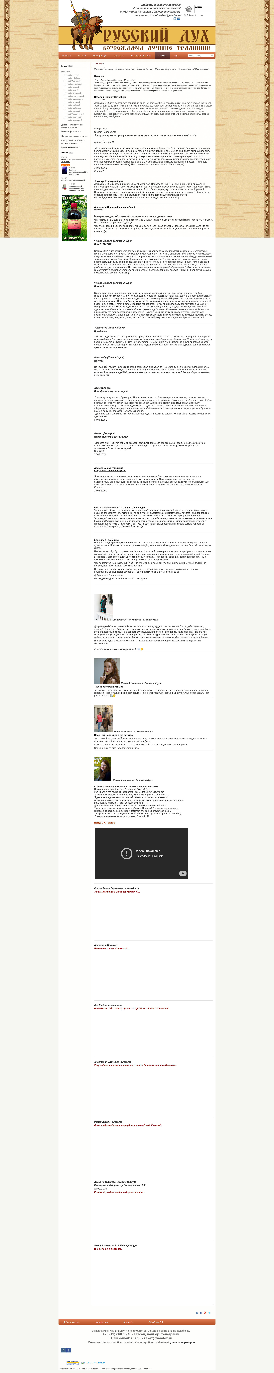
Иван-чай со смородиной (73, 96)
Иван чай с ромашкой (72, 117)
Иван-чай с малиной (71, 102)
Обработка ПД (155, 1322)
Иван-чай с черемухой (72, 120)
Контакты (119, 55)
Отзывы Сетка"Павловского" (193, 69)
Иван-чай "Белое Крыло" (73, 114)
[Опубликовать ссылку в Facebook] (201, 1313)
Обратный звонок (195, 15)
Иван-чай (65, 71)
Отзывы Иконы (145, 69)
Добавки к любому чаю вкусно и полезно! (72, 126)
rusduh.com (186, 637)
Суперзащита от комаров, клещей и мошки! (73, 141)
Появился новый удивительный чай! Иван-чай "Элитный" (77, 188)
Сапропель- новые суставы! (74, 136)
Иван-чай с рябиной (71, 105)
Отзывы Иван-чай (124, 69)
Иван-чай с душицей (71, 111)
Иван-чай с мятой (70, 90)
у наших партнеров (182, 1342)
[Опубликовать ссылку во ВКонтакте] (197, 1313)
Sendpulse (147, 1369)
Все (70, 66)
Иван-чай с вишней (71, 87)
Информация (100, 55)
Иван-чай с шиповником (73, 99)
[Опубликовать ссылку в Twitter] (209, 1313)
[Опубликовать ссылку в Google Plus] (205, 1313)
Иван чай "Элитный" (71, 81)
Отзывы (163, 55)
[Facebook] (68, 1350)
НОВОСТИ (65, 165)
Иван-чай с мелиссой (72, 93)
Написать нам (101, 1322)
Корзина (198, 7)
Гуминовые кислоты (70, 147)
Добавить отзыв (71, 1322)
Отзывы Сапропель (165, 69)
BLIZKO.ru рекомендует (94, 1363)
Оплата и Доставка (141, 55)
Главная (66, 55)
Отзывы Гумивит (103, 69)
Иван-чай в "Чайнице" (72, 78)
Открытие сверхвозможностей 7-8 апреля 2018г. (78, 172)
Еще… (177, 55)
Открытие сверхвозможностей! (73, 180)
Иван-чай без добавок (72, 84)
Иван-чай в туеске (70, 75)
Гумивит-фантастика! (71, 131)
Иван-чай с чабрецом (72, 108)
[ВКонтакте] (63, 1350)
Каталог (82, 55)
